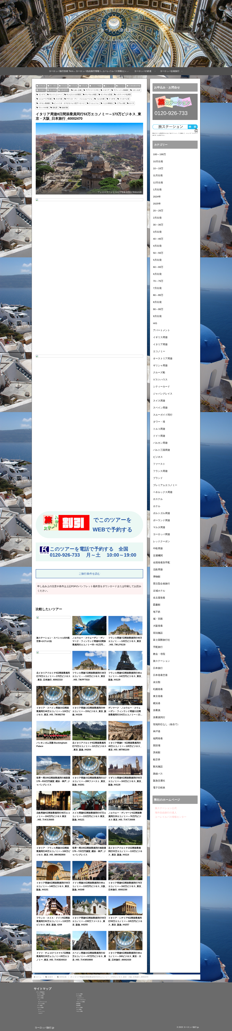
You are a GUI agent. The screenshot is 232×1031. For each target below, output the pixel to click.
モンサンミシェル (40, 1001)
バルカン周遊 (78, 1011)
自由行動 (64, 108)
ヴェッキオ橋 (43, 108)
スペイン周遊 (78, 994)
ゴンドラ (42, 94)
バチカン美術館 (44, 103)
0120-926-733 (65, 555)
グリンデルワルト (79, 999)
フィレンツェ (94, 103)
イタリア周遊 (96, 86)
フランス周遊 (39, 997)
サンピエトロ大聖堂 (73, 94)
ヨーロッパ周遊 (39, 994)
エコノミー (110, 86)
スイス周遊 (77, 995)
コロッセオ (136, 90)
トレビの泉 (100, 99)
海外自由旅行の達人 (165, 812)
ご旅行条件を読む (89, 573)
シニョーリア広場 (45, 99)
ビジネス (121, 86)
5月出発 (64, 86)
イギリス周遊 (39, 995)
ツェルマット (78, 997)
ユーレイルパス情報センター (169, 817)
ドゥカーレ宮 (124, 99)
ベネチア (38, 1013)
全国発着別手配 (134, 86)
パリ (37, 999)
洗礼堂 (54, 108)
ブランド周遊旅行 (39, 992)
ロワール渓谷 (39, 1003)
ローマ (131, 103)
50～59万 (53, 86)
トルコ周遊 (77, 1009)
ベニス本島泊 (108, 103)
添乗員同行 (64, 90)
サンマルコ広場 (106, 94)
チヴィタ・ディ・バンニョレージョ (79, 99)
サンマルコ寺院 (90, 94)
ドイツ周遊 (38, 1005)
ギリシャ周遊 (78, 1007)
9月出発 (84, 86)
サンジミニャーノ (55, 94)
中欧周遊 (76, 1005)
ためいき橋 (77, 90)
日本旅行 (42, 90)
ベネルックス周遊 (79, 1001)
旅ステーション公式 (165, 808)
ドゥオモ (112, 99)
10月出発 (42, 86)
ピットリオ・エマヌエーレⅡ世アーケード (69, 103)
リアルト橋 (121, 103)
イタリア (106, 90)
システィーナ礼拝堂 (123, 94)
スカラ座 (59, 99)
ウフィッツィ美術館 (121, 90)
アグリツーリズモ (92, 90)
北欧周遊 (76, 1003)
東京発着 (53, 90)
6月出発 (74, 86)
